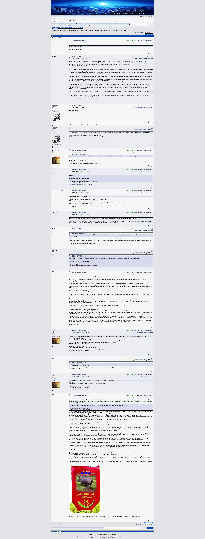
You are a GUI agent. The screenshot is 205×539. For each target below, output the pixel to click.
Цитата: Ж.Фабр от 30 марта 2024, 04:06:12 (77, 335)
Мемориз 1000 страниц (121, 30)
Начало (55, 27)
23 (62, 34)
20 (58, 34)
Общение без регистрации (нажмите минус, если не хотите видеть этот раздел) (76, 30)
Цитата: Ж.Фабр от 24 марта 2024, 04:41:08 (77, 154)
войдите (74, 18)
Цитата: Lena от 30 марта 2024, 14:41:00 (77, 379)
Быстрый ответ (57, 531)
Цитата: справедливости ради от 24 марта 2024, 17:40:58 (80, 216)
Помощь (60, 27)
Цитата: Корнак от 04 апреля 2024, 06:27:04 (77, 403)
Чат (81, 27)
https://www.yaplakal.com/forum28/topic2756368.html (81, 184)
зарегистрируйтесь (82, 18)
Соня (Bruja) (55, 105)
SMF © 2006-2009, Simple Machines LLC (107, 537)
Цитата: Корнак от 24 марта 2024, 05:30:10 (77, 255)
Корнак (54, 149)
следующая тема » (148, 32)
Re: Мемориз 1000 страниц (79, 40)
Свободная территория (100, 30)
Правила (64, 27)
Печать (150, 34)
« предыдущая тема (139, 32)
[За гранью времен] (52, 125)
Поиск (68, 27)
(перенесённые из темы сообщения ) (143, 40)
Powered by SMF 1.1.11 (94, 537)
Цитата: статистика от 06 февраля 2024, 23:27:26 (79, 44)
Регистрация (77, 27)
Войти (72, 27)
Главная (150, 528)
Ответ (147, 34)
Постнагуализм (54, 30)
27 (66, 34)
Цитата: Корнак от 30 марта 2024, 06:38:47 (77, 362)
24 (64, 34)
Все (68, 34)
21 (59, 34)
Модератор (113, 30)
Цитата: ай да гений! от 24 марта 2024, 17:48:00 (78, 233)
